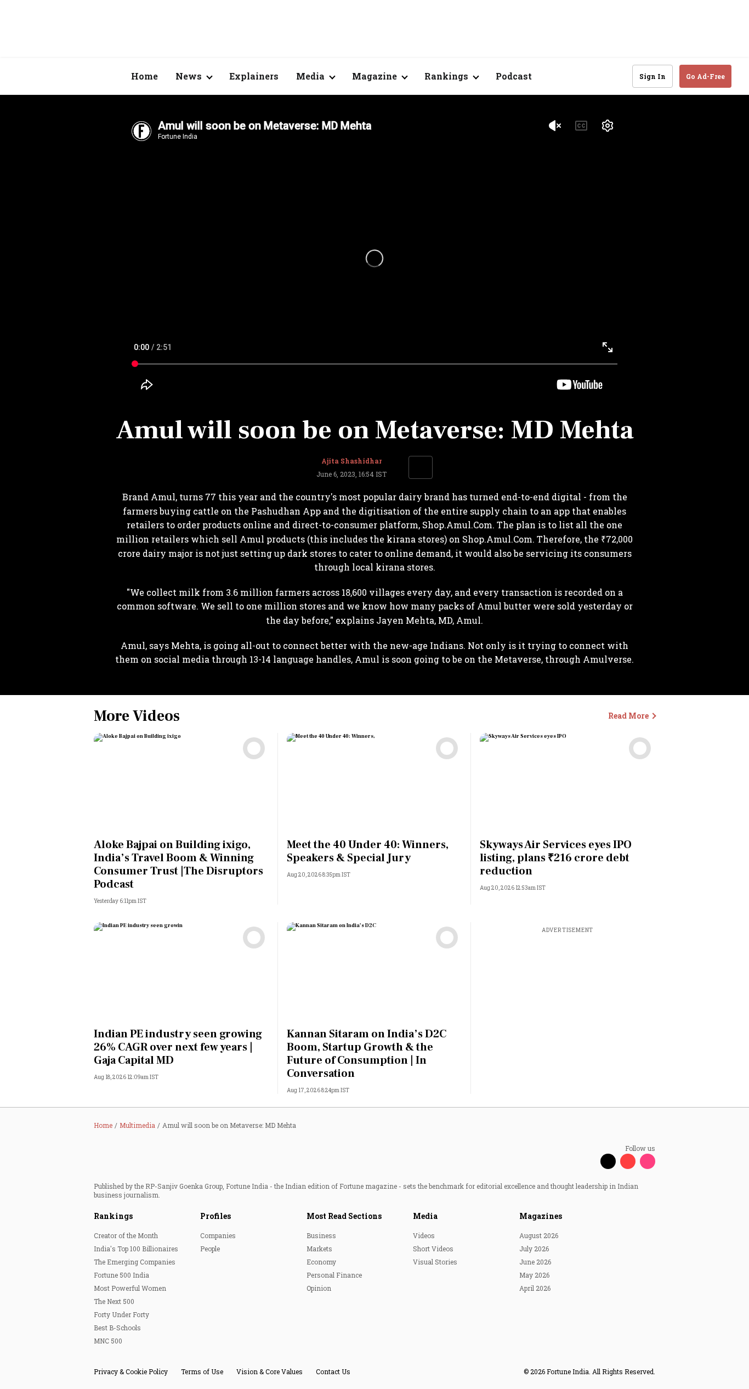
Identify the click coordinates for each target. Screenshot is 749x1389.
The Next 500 (114, 1301)
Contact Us (333, 1371)
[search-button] (616, 75)
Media (425, 1216)
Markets (319, 1248)
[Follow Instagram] (647, 1161)
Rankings (113, 1216)
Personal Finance (334, 1275)
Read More (631, 716)
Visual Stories (435, 1261)
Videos (424, 1235)
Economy (321, 1261)
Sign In (652, 76)
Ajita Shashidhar (351, 460)
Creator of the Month (126, 1235)
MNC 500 (108, 1340)
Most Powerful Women (130, 1288)
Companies (218, 1235)
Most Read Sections (344, 1216)
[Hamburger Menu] (24, 76)
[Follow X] (608, 1161)
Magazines (540, 1216)
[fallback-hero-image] (181, 782)
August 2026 (538, 1235)
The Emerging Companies (134, 1261)
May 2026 (534, 1275)
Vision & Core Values (269, 1371)
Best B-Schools (117, 1327)
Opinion (319, 1288)
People (210, 1248)
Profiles (215, 1216)
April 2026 (535, 1288)
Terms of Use (202, 1371)
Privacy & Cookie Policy (131, 1371)
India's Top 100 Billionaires (136, 1248)
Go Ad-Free (705, 76)
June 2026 (535, 1261)
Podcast (514, 76)
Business (321, 1235)
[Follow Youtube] (627, 1161)
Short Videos (433, 1248)
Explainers (254, 76)
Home (144, 76)
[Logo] (76, 76)
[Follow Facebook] (588, 1161)
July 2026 (534, 1248)
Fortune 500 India (121, 1275)
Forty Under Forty (121, 1314)
